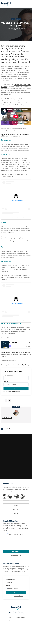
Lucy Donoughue (12, 28)
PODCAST (13, 19)
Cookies (23, 620)
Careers (16, 505)
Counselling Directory (23, 365)
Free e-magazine (16, 555)
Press (16, 513)
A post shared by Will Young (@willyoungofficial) (16, 217)
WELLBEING (18, 19)
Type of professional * (8, 375)
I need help (16, 509)
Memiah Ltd (22, 617)
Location (5, 381)
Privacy (8, 620)
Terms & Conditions (14, 620)
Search (16, 388)
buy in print (16, 551)
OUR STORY (16, 502)
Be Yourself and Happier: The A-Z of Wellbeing (15, 352)
